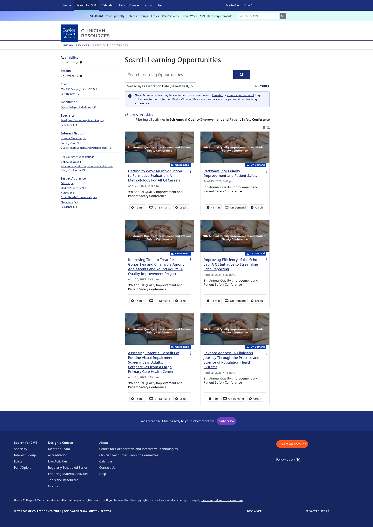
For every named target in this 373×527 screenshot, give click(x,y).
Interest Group (25, 455)
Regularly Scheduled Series (68, 467)
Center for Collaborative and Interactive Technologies (138, 449)
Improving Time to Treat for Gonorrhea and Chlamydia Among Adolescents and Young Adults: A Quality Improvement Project (156, 266)
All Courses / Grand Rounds (78, 157)
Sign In (249, 5)
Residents (68, 207)
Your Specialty (115, 16)
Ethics (155, 16)
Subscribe (226, 421)
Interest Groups (137, 16)
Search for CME (87, 5)
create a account (240, 95)
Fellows (67, 183)
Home (67, 5)
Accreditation (58, 455)
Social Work (189, 16)
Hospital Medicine (73, 138)
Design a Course (60, 443)
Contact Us (107, 467)
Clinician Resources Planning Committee (129, 455)
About (149, 5)
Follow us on (286, 459)
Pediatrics (68, 125)
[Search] (241, 74)
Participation (70, 93)
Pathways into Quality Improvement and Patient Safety (230, 173)
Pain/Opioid (22, 467)
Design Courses (129, 5)
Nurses (67, 192)
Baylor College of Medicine (78, 107)
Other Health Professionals (78, 197)
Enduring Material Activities (68, 474)
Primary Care (70, 143)
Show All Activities (140, 115)
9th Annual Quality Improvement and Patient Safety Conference (87, 168)
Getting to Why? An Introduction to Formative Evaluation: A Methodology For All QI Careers (155, 176)
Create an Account (292, 444)
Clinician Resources (75, 45)
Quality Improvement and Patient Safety (86, 147)
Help (161, 5)
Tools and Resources (63, 480)
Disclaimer (254, 511)
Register (217, 95)
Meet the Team (59, 449)
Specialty (20, 449)
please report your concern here (222, 500)
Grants (53, 486)
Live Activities (57, 461)
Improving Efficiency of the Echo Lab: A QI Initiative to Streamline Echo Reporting (231, 264)
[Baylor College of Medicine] (86, 33)
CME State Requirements (216, 16)
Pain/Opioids (170, 16)
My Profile (232, 5)
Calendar (108, 5)
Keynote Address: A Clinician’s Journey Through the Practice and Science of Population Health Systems (231, 360)
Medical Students (73, 188)
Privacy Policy (315, 511)
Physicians (69, 202)
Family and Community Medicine (82, 120)
